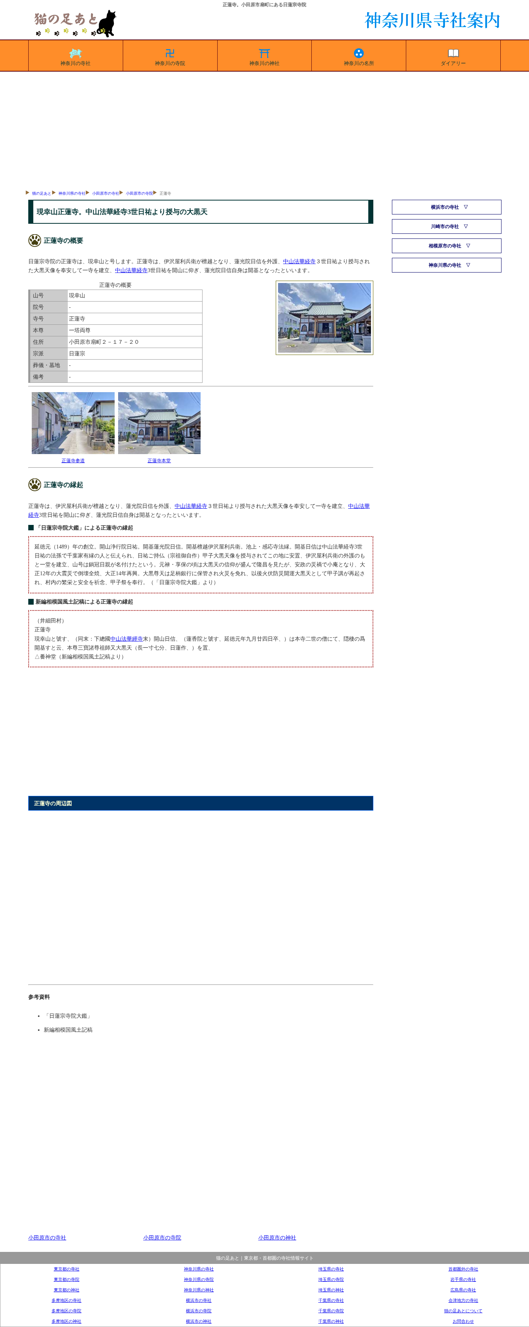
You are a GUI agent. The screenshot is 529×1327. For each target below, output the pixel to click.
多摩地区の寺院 (66, 1310)
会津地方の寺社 (463, 1300)
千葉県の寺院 (331, 1310)
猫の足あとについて (463, 1310)
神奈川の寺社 (75, 63)
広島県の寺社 (463, 1290)
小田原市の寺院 (139, 193)
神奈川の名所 (359, 63)
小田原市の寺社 (105, 193)
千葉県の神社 (331, 1321)
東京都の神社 (66, 1290)
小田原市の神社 (277, 1237)
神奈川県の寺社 (72, 193)
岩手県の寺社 (463, 1279)
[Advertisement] (264, 129)
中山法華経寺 (299, 261)
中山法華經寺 (126, 639)
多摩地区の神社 (66, 1321)
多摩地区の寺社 (66, 1300)
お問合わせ (463, 1321)
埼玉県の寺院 (331, 1279)
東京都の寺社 (66, 1269)
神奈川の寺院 (170, 63)
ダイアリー (453, 63)
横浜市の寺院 (198, 1310)
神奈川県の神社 (199, 1290)
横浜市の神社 (198, 1321)
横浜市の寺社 (198, 1300)
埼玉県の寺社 (331, 1269)
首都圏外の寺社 (463, 1269)
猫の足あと (42, 193)
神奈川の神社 (264, 63)
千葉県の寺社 (331, 1300)
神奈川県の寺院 (199, 1279)
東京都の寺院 (66, 1279)
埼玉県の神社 (331, 1290)
